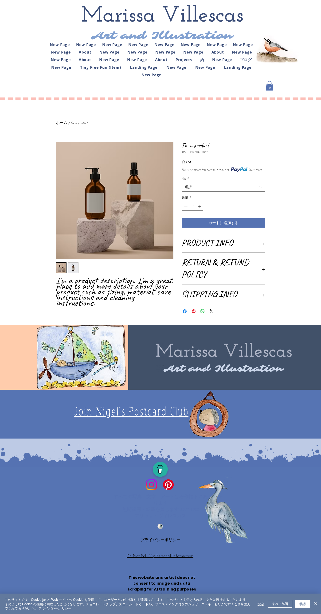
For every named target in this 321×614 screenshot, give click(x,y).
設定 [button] (261, 604)
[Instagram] (151, 485)
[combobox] (223, 187)
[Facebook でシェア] (185, 311)
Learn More (255, 169)
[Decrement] (185, 206)
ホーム (61, 122)
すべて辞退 (280, 603)
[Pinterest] (168, 485)
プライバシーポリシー (55, 608)
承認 (302, 603)
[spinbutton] (192, 206)
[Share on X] (211, 311)
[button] (270, 86)
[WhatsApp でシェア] (202, 311)
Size (185, 179)
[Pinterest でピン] (193, 311)
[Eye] (160, 526)
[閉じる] (315, 603)
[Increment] (200, 206)
